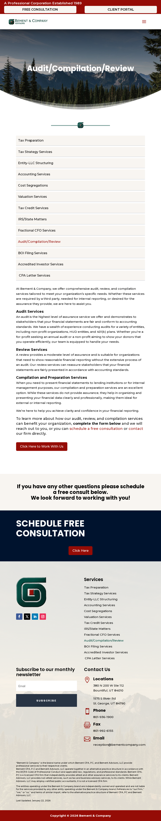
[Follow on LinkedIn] (35, 616)
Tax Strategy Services (35, 152)
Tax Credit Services (33, 208)
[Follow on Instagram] (43, 616)
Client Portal (121, 9)
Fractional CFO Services (37, 230)
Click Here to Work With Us (41, 446)
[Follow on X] (27, 616)
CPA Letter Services (34, 275)
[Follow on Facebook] (19, 616)
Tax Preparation (31, 140)
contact (136, 429)
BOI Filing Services (32, 253)
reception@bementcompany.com (119, 745)
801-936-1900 (103, 717)
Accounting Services (34, 174)
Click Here (80, 551)
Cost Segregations (33, 185)
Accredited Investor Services (40, 264)
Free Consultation (40, 9)
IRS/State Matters (32, 219)
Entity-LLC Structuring (35, 163)
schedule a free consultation (97, 429)
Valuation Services (32, 197)
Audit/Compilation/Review (39, 242)
